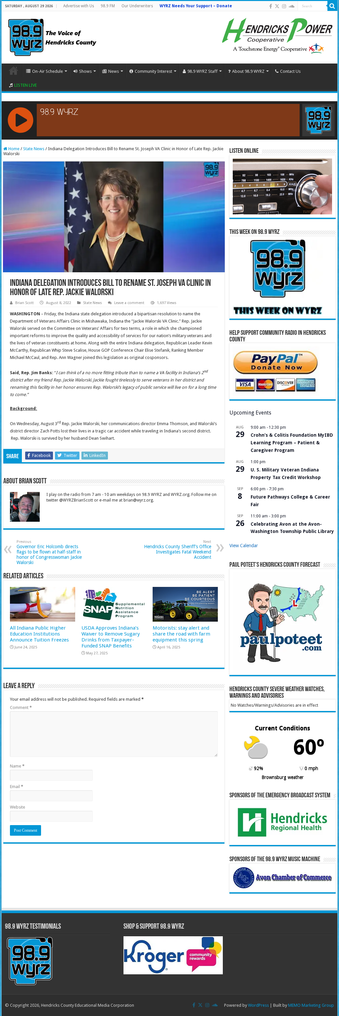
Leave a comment (129, 303)
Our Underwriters (137, 6)
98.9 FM (108, 6)
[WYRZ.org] (52, 36)
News (113, 71)
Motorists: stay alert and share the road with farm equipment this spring (181, 634)
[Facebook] (270, 6)
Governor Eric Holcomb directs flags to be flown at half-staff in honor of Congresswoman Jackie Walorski (49, 552)
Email (16, 786)
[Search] (332, 6)
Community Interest (153, 71)
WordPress (258, 1005)
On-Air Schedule (47, 71)
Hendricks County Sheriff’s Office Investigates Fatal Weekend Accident (177, 550)
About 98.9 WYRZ (248, 71)
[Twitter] (277, 6)
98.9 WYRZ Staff (202, 71)
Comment (21, 707)
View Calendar (243, 545)
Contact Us (290, 71)
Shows (85, 71)
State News (33, 148)
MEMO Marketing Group (311, 1005)
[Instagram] (284, 6)
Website (17, 807)
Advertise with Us (78, 6)
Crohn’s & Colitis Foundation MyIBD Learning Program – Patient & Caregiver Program (292, 442)
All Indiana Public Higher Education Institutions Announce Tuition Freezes (39, 634)
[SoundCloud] (291, 6)
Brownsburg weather (283, 777)
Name (17, 766)
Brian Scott (24, 303)
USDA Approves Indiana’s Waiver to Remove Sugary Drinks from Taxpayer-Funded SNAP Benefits (110, 637)
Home (13, 70)
